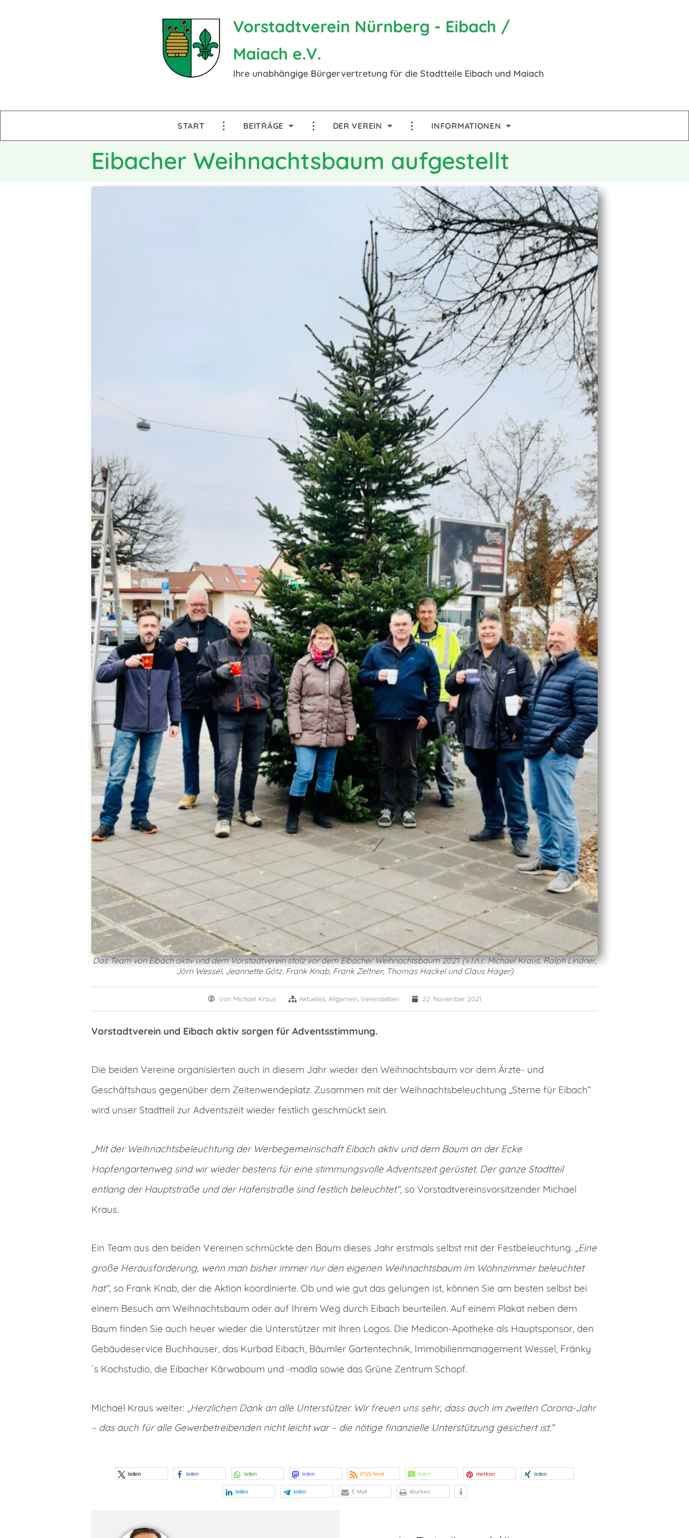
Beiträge (263, 126)
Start (191, 126)
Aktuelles (312, 999)
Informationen (466, 126)
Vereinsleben (380, 999)
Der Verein (357, 126)
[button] (141, 1473)
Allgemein (343, 999)
